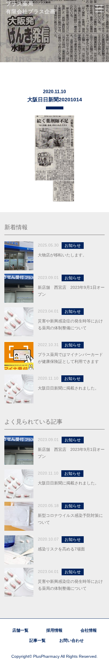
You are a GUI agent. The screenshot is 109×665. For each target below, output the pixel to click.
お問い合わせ (71, 640)
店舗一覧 (20, 630)
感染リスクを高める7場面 (61, 549)
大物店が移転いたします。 (62, 255)
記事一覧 (37, 640)
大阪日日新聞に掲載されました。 (68, 388)
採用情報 (54, 630)
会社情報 (89, 630)
